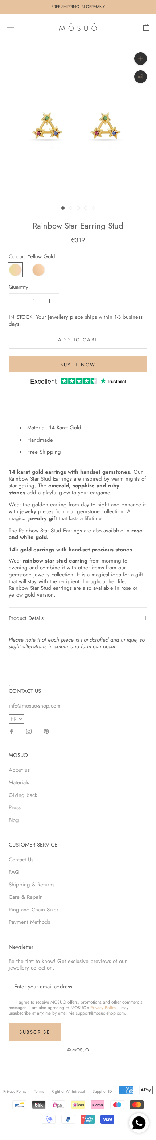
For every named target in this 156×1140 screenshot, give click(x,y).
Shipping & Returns (31, 885)
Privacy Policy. (103, 1007)
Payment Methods (29, 922)
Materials (19, 782)
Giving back (23, 795)
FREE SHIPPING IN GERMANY (78, 6)
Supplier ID (102, 1091)
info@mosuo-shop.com (35, 706)
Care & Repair (25, 897)
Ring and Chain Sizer (33, 910)
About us (19, 770)
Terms (39, 1091)
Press (15, 807)
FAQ (14, 872)
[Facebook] (11, 731)
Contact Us (21, 860)
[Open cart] (146, 27)
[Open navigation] (10, 27)
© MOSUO (78, 1049)
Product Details (26, 618)
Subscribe (34, 1032)
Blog (14, 820)
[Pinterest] (46, 731)
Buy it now (78, 364)
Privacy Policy (14, 1091)
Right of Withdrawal (68, 1091)
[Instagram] (29, 731)
